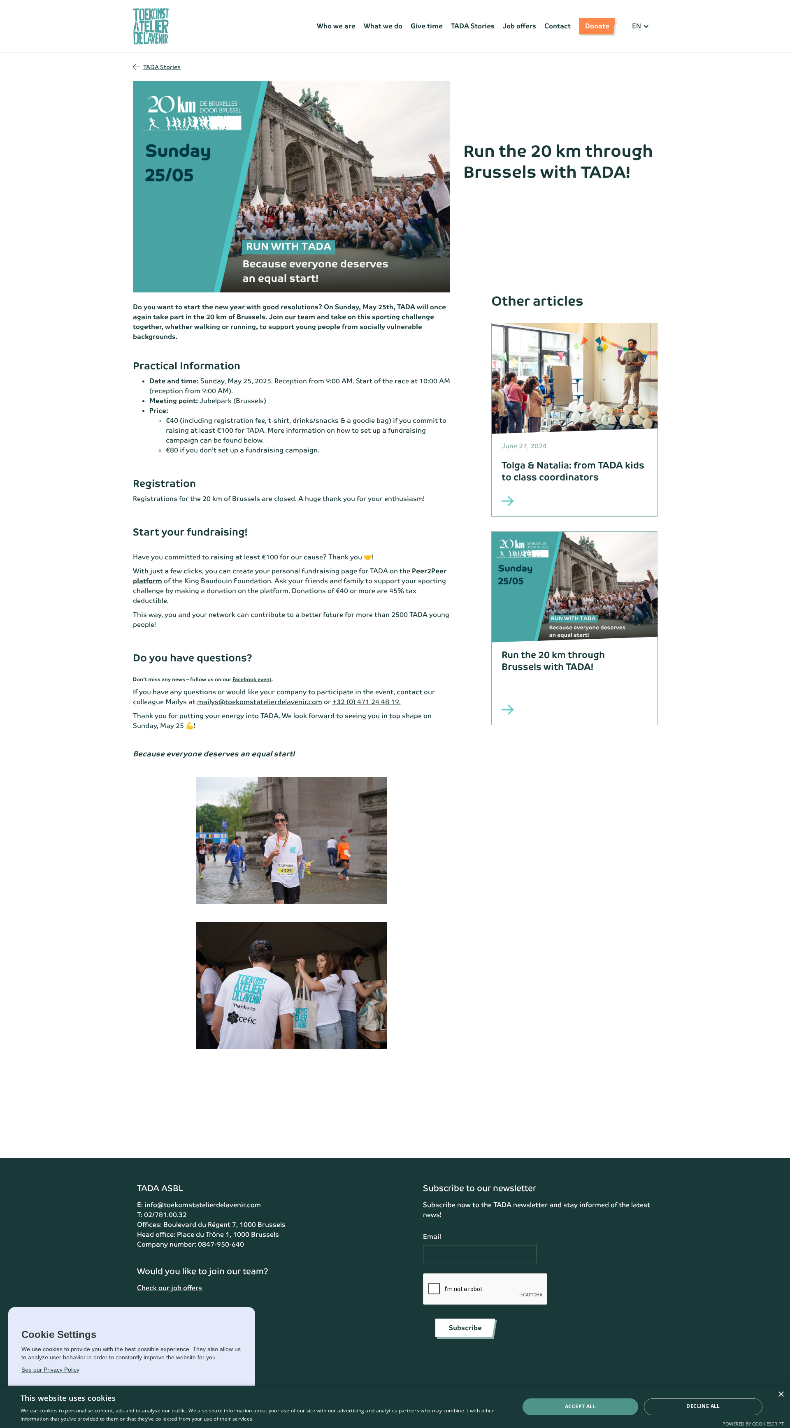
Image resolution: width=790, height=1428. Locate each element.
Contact (557, 26)
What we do (383, 26)
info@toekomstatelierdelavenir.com (202, 1205)
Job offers (519, 26)
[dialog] (395, 1407)
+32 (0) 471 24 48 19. (366, 702)
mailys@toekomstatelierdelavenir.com (259, 702)
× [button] (781, 1394)
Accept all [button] (580, 1406)
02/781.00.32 (165, 1214)
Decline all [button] (703, 1405)
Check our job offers (169, 1288)
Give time (427, 26)
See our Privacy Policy (50, 1369)
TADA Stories (473, 26)
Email (432, 1236)
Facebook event (252, 679)
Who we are (336, 26)
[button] (641, 26)
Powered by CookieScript (753, 1424)
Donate (597, 26)
